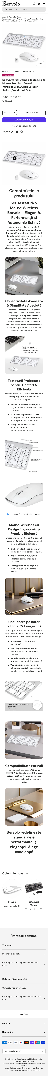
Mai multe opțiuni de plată (24, 126)
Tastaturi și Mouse (15, 17)
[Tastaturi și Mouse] (33, 888)
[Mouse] (12, 888)
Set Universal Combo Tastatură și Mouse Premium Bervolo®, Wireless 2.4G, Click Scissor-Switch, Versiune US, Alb (22, 20)
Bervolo (5, 71)
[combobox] (24, 9)
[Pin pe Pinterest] (21, 131)
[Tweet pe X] (12, 131)
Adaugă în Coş (32, 112)
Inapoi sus (24, 1014)
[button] (39, 3)
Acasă (4, 17)
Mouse (12, 901)
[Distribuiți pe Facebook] (17, 131)
